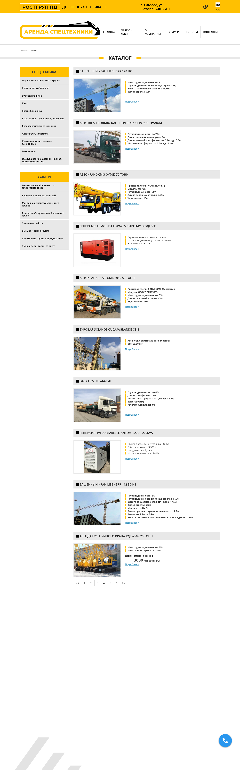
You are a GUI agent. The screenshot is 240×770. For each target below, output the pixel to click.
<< (77, 583)
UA (218, 9)
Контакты (210, 32)
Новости (191, 32)
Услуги (174, 32)
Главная (109, 32)
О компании (153, 32)
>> (123, 583)
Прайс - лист (126, 32)
